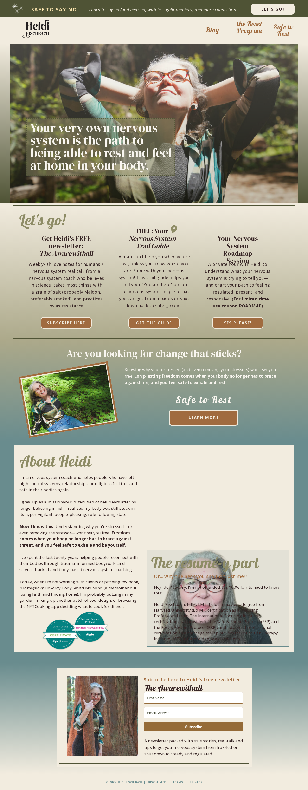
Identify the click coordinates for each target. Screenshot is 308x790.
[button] (37, 28)
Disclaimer (157, 782)
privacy (196, 782)
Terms (178, 782)
